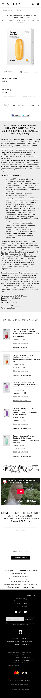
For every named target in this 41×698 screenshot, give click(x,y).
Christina (25, 655)
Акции (17, 644)
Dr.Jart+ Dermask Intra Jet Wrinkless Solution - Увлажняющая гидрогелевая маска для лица (25, 411)
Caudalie (16, 657)
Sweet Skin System (13, 665)
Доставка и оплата (13, 641)
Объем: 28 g (6, 91)
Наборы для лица (30, 584)
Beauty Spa (15, 655)
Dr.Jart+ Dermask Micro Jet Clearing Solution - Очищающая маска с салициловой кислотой (26, 332)
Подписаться (29, 619)
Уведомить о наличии (31, 85)
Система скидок (27, 641)
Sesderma (16, 663)
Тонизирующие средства (20, 573)
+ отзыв (34, 72)
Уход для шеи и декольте (28, 571)
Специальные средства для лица (20, 579)
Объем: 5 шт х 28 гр (9, 80)
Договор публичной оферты (20, 689)
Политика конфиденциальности (20, 684)
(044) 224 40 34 (20, 603)
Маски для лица (17, 306)
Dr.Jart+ (14, 308)
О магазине (15, 638)
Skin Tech (25, 663)
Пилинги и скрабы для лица (20, 581)
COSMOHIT (20, 4)
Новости (25, 638)
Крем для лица (28, 587)
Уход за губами (9, 571)
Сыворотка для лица (20, 576)
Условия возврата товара (21, 687)
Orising (17, 660)
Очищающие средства (12, 584)
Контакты (25, 644)
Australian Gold (26, 652)
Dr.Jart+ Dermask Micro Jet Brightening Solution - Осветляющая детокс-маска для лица (26, 358)
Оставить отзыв (20, 558)
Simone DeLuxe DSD (28, 660)
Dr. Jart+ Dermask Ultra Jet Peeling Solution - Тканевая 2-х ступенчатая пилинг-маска (25, 385)
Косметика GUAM (13, 652)
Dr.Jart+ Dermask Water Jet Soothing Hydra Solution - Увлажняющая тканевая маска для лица (26, 439)
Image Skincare (26, 657)
